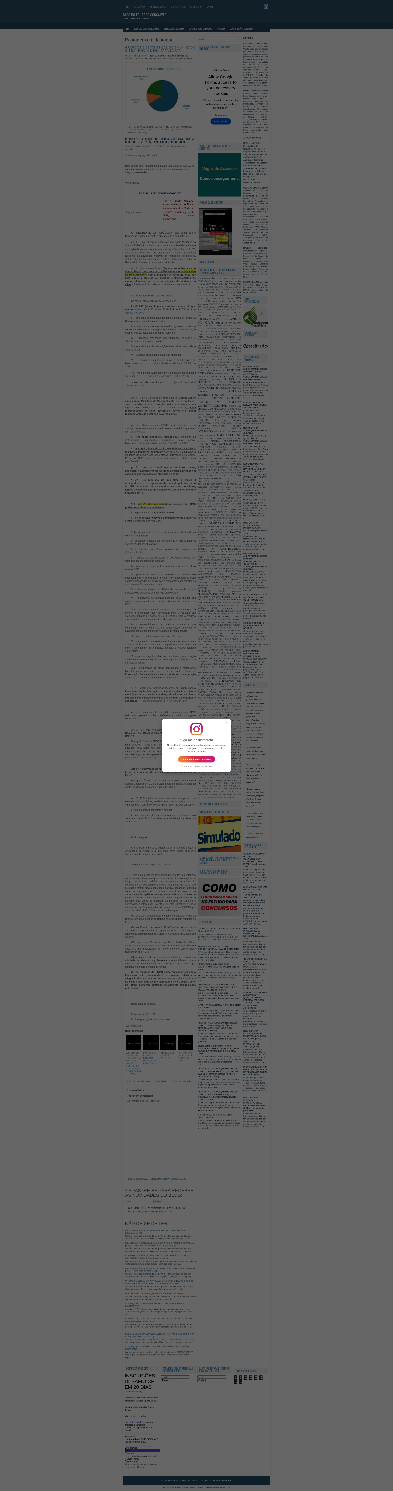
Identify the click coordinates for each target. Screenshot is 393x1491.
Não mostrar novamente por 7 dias (198, 767)
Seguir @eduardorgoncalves (196, 759)
